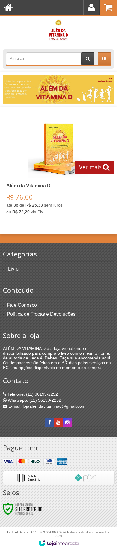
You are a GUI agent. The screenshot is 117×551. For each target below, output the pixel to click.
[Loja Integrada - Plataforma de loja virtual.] (58, 543)
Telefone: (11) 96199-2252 (32, 394)
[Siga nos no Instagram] (67, 422)
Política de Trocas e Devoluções (41, 314)
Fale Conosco (22, 305)
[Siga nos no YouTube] (58, 422)
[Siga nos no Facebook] (49, 422)
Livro (13, 268)
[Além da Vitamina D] (58, 31)
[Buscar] (87, 58)
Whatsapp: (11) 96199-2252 (34, 400)
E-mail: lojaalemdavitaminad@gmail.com (46, 406)
